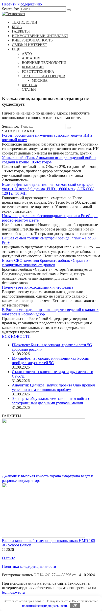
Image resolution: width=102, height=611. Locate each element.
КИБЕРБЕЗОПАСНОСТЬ (32, 40)
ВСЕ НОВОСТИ (16, 336)
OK (75, 605)
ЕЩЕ (16, 49)
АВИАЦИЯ (31, 58)
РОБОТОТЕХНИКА (38, 72)
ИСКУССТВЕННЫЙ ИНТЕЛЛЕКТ (40, 36)
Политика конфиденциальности (29, 566)
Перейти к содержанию (22, 4)
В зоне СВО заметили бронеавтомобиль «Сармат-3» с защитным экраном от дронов (46, 262)
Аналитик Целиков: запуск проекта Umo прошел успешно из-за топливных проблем (53, 387)
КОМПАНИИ (33, 67)
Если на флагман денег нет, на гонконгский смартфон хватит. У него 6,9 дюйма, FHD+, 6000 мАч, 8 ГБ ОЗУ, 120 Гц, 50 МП (48, 188)
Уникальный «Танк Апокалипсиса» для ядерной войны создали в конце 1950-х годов (49, 159)
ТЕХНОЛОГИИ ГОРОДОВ (43, 76)
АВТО (27, 54)
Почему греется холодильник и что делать (37, 287)
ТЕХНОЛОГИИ (24, 22)
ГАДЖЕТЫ (21, 31)
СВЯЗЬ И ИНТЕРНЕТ (29, 45)
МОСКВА (40, 80)
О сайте (8, 558)
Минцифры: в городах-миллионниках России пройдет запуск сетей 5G (50, 360)
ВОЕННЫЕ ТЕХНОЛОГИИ (44, 63)
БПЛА (17, 27)
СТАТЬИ (29, 89)
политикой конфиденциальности (44, 605)
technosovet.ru (13, 592)
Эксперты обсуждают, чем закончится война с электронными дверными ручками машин (51, 400)
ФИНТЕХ (29, 85)
